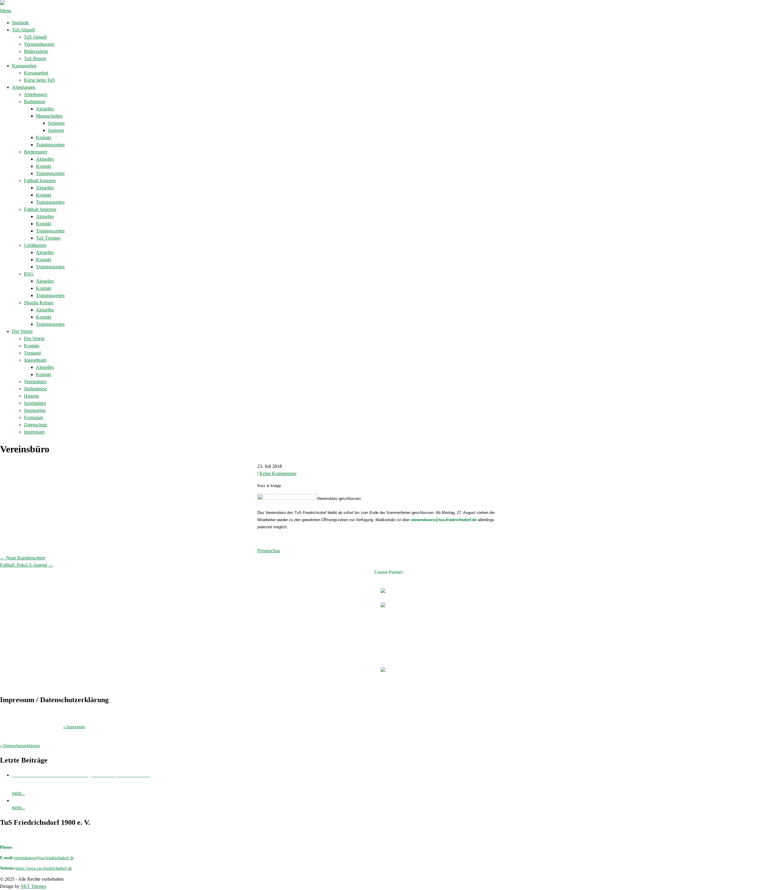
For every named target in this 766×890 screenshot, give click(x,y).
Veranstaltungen (39, 44)
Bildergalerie (36, 51)
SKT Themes (33, 886)
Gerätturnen (35, 245)
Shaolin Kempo (39, 302)
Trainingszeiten (50, 144)
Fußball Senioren (40, 209)
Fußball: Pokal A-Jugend (26, 565)
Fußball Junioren (40, 180)
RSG (29, 273)
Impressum (34, 431)
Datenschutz (35, 424)
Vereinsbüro (35, 381)
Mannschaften (49, 115)
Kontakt (43, 137)
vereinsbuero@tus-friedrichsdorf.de (44, 858)
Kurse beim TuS (39, 80)
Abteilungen (23, 87)
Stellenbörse (35, 388)
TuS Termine (48, 238)
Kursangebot (24, 65)
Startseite (20, 22)
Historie (31, 395)
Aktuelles (45, 108)
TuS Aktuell (23, 29)
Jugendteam (35, 360)
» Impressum (74, 727)
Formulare (33, 417)
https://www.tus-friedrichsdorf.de (44, 868)
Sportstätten (35, 403)
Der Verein (22, 331)
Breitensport (35, 151)
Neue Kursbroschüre (22, 557)
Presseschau (268, 550)
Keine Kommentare (278, 473)
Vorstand (32, 352)
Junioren (56, 130)
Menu (5, 10)
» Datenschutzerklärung (20, 745)
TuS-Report (35, 58)
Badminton (34, 101)
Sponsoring (34, 410)
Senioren (56, 123)
